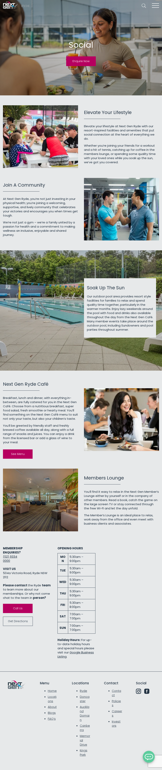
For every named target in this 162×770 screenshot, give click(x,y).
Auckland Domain (84, 713)
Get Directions (18, 621)
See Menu (18, 454)
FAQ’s (52, 719)
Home (52, 691)
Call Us (18, 608)
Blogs (52, 713)
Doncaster (84, 699)
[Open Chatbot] (149, 757)
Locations (52, 699)
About (52, 707)
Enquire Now (81, 61)
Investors (116, 723)
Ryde (83, 691)
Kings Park (83, 752)
